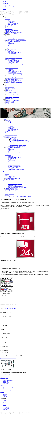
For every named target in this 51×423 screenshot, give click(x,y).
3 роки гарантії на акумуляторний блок (16, 64)
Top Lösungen (6, 408)
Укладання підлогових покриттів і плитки (19, 140)
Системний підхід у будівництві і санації (16, 39)
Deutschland (5, 409)
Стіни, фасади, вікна (14, 142)
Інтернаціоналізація (14, 125)
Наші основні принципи (13, 23)
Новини (4, 171)
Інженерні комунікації (15, 143)
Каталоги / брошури (12, 92)
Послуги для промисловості (14, 46)
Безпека (9, 44)
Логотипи (10, 93)
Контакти (5, 396)
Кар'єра (4, 193)
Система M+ (10, 162)
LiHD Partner (10, 63)
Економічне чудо (13, 123)
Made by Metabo (11, 21)
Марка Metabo (11, 22)
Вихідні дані (5, 381)
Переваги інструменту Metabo (14, 52)
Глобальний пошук (9, 29)
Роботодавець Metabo (9, 101)
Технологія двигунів (12, 161)
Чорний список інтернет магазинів (12, 95)
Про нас (2, 392)
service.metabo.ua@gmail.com (10, 308)
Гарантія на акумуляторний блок (15, 71)
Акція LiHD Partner (9, 98)
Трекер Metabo (11, 51)
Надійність (10, 45)
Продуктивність (11, 43)
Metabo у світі (8, 26)
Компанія (5, 119)
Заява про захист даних (8, 380)
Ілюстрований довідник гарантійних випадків (17, 74)
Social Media (5, 383)
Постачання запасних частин (11, 79)
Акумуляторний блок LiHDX (14, 60)
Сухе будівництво (14, 139)
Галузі (9, 42)
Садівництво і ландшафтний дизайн (18, 145)
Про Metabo (7, 19)
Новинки (7, 89)
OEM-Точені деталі (12, 24)
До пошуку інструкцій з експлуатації (8, 374)
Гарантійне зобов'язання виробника (15, 73)
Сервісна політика (9, 69)
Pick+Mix (10, 170)
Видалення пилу (11, 55)
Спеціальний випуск (9, 87)
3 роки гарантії (11, 70)
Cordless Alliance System (13, 62)
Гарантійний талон (12, 72)
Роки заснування (13, 122)
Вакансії (7, 103)
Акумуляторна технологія (10, 59)
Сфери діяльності (6, 136)
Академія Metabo (9, 31)
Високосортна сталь (12, 53)
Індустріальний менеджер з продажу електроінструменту (20, 104)
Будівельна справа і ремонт (11, 36)
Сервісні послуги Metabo (8, 387)
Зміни (11, 126)
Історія (9, 20)
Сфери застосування (12, 38)
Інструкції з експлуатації (10, 81)
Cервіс (1, 385)
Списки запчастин (7, 388)
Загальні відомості (4, 378)
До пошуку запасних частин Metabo (8, 358)
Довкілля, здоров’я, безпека (11, 83)
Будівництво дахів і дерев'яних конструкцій (19, 141)
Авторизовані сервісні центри (11, 77)
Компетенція (8, 50)
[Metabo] (15, 13)
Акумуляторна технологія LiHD (14, 61)
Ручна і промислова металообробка (12, 41)
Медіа (6, 91)
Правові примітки (7, 382)
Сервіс (7, 106)
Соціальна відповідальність (11, 33)
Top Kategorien (6, 407)
